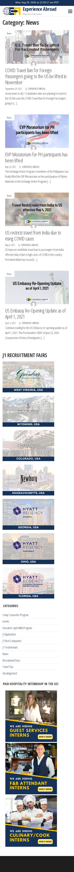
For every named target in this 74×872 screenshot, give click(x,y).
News (9, 33)
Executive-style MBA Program (17, 628)
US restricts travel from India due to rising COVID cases (33, 235)
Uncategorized (10, 673)
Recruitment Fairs (11, 660)
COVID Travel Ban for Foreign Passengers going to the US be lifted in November (36, 76)
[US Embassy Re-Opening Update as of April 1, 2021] (37, 287)
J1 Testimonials (10, 647)
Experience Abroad (39, 9)
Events (6, 621)
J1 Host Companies (12, 641)
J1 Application (9, 634)
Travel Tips (8, 667)
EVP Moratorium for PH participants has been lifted (36, 157)
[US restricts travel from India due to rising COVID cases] (37, 209)
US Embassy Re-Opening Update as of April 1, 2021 (35, 313)
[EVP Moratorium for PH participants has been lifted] (37, 131)
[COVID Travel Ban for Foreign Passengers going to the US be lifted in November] (37, 46)
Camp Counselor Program (16, 615)
